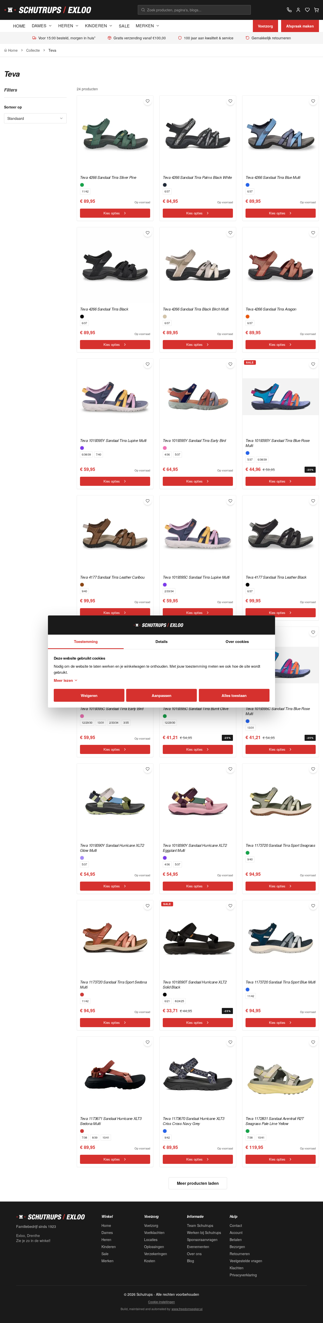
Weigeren (89, 695)
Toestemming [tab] (86, 641)
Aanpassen (161, 695)
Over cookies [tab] (237, 641)
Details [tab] (161, 641)
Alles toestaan (234, 695)
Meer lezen (63, 680)
